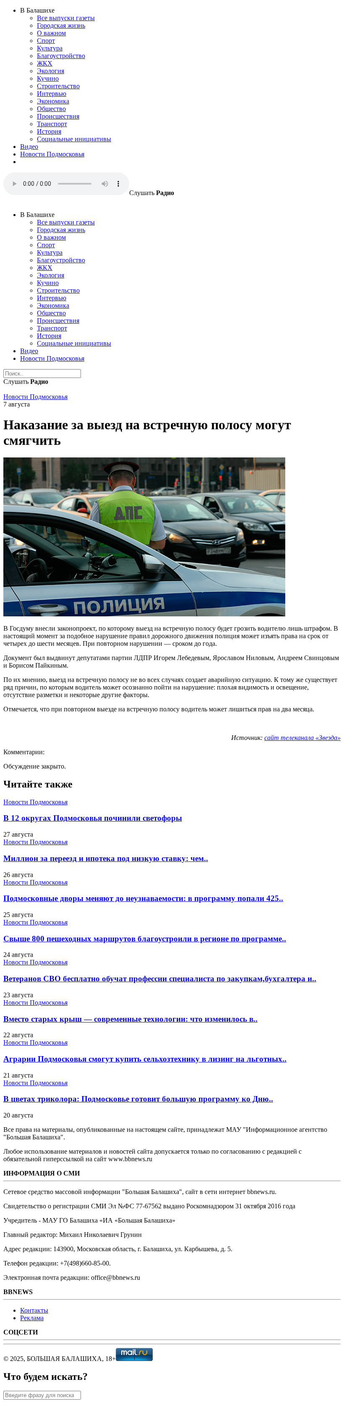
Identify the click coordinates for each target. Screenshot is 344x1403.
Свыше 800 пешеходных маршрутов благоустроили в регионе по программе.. (144, 938)
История (49, 131)
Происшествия (58, 116)
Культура (50, 48)
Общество (51, 108)
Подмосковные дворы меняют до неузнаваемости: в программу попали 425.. (143, 898)
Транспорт (52, 123)
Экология (50, 70)
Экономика (53, 101)
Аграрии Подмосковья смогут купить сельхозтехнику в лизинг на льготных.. (145, 1058)
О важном (51, 33)
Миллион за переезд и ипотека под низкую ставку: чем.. (105, 858)
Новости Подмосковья (52, 154)
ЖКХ (44, 63)
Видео (29, 146)
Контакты (34, 1310)
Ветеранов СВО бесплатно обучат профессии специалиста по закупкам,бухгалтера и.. (159, 978)
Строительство (58, 86)
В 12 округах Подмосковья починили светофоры (92, 818)
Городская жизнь (61, 25)
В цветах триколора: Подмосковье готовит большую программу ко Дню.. (138, 1098)
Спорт (46, 40)
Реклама (32, 1317)
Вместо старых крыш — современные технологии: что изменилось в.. (130, 1019)
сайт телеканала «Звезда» (302, 737)
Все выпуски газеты (66, 17)
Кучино (48, 78)
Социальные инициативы (74, 139)
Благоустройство (61, 55)
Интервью (51, 93)
